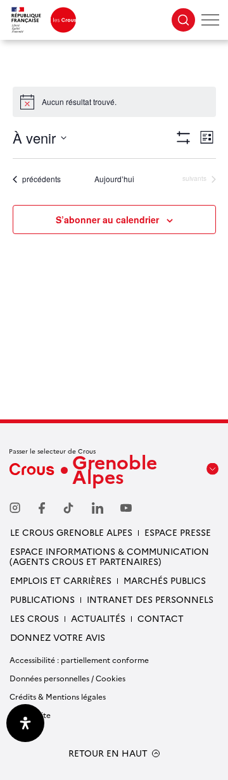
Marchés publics (165, 580)
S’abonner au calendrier (107, 219)
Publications (42, 599)
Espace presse (177, 532)
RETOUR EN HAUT (108, 753)
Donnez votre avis (57, 637)
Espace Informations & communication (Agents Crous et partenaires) (109, 556)
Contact (160, 618)
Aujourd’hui (114, 179)
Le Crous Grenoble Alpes (71, 532)
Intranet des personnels (150, 599)
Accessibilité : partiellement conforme (79, 659)
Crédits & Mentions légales (58, 696)
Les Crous (34, 618)
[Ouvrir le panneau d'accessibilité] (25, 723)
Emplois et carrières (60, 580)
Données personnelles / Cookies (67, 677)
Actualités (98, 618)
